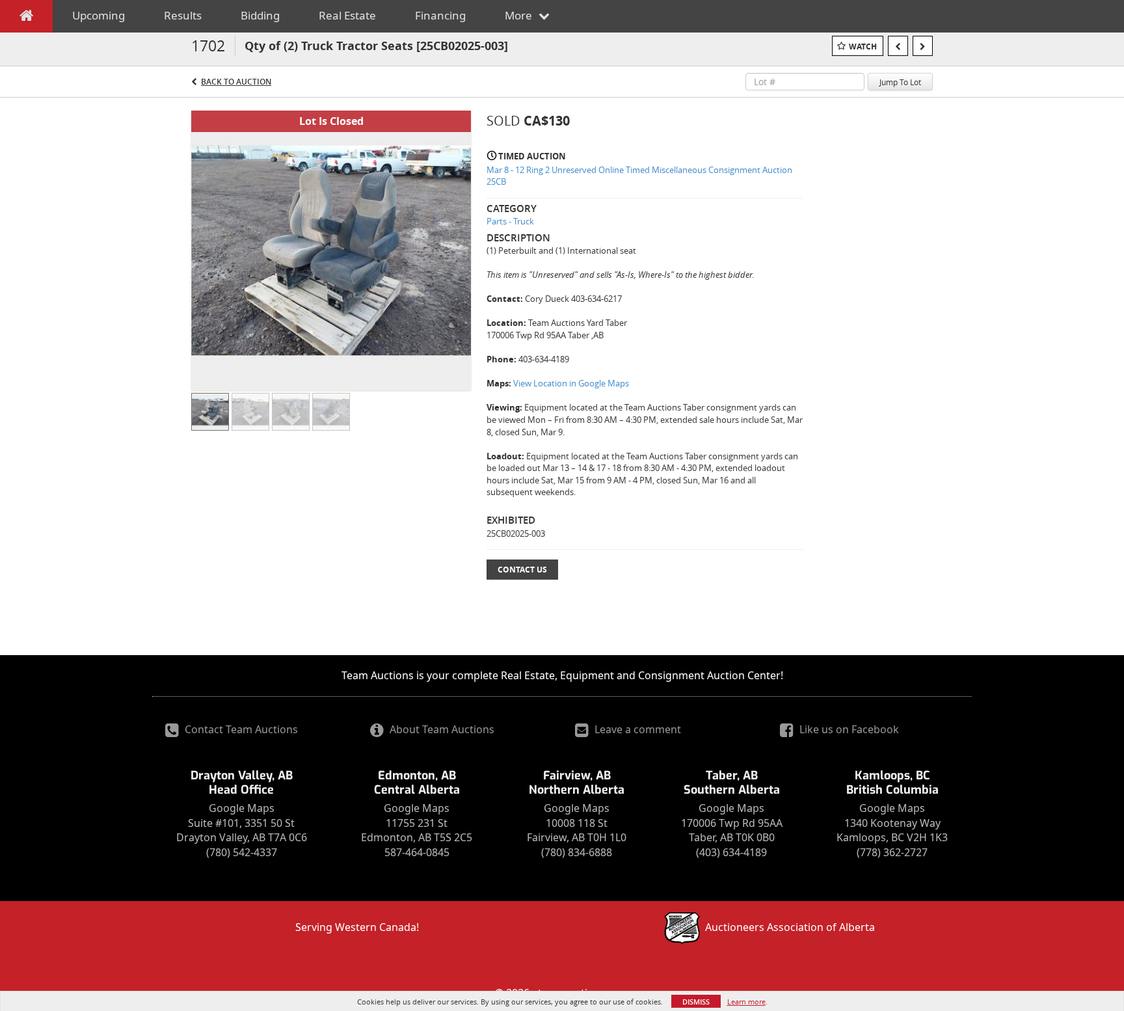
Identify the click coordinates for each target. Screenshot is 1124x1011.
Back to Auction (236, 81)
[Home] (26, 18)
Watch (863, 46)
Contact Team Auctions (240, 729)
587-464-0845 (416, 852)
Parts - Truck (510, 221)
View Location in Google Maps (571, 383)
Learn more (746, 1001)
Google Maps (241, 808)
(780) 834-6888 (576, 852)
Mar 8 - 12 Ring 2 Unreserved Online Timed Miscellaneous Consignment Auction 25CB (639, 176)
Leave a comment (636, 729)
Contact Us (522, 569)
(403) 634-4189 (731, 852)
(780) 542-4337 (241, 852)
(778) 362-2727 (892, 852)
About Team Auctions (440, 729)
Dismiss (696, 1001)
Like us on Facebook (848, 729)
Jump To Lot (900, 82)
